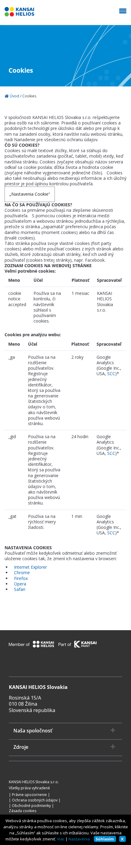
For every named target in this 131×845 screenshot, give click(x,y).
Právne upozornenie (29, 794)
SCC (111, 373)
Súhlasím (105, 839)
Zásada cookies (22, 810)
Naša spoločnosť (32, 731)
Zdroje (20, 747)
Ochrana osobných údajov (35, 800)
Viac (61, 839)
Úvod (14, 96)
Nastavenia (79, 839)
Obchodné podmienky (31, 805)
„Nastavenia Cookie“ (29, 194)
